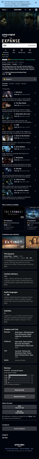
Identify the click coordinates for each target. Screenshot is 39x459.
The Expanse (13, 213)
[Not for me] (21, 50)
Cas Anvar (7, 72)
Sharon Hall (29, 345)
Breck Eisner (19, 332)
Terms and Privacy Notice (12, 448)
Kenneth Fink (26, 336)
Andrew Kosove (20, 345)
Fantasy (15, 64)
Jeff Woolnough (28, 332)
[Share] (29, 50)
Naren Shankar (27, 341)
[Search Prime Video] (25, 10)
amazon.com (25, 4)
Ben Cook (18, 343)
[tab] (5, 83)
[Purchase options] (35, 92)
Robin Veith (18, 341)
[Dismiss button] (35, 3)
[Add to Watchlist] (5, 50)
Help (32, 448)
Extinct (13, 242)
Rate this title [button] (19, 390)
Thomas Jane (13, 72)
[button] (12, 384)
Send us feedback (24, 448)
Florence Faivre (24, 355)
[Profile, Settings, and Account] (36, 10)
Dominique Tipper (21, 72)
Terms (30, 416)
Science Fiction (6, 64)
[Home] (17, 9)
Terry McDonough (20, 334)
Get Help (5, 437)
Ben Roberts (26, 343)
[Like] (13, 50)
